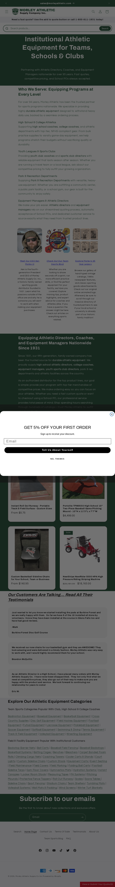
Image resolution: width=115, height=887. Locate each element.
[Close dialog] (112, 414)
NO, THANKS (57, 459)
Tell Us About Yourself (57, 450)
